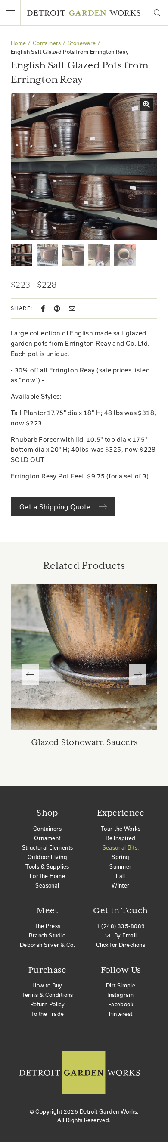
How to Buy (47, 985)
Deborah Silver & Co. (47, 945)
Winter (121, 885)
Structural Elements (47, 847)
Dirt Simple (121, 985)
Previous (30, 674)
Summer (120, 866)
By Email (125, 935)
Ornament (47, 838)
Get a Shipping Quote (56, 507)
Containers (47, 43)
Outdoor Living (47, 857)
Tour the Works (120, 828)
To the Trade (47, 1014)
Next (137, 674)
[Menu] (10, 13)
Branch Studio (47, 935)
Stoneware (82, 43)
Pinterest (121, 1014)
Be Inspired (121, 838)
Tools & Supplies (47, 866)
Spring (121, 857)
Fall (120, 876)
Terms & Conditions (47, 995)
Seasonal (47, 885)
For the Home (47, 876)
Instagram (120, 995)
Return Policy (47, 1004)
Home (18, 43)
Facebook (120, 1004)
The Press (47, 926)
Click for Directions (120, 945)
